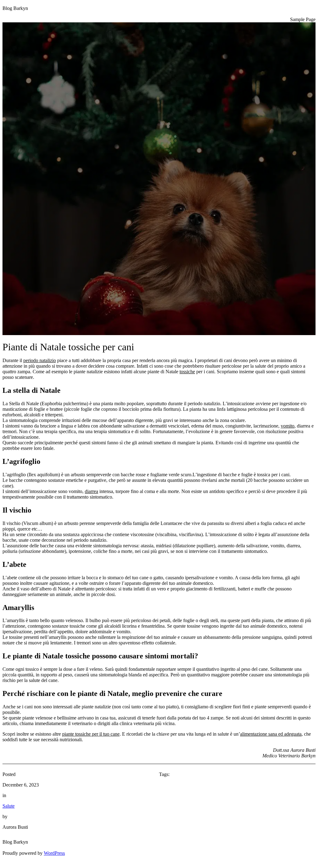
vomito (287, 425)
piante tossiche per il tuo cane (91, 734)
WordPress (54, 853)
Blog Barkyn (15, 8)
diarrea (91, 491)
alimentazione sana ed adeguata (271, 734)
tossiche (187, 371)
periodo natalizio (39, 360)
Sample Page (303, 19)
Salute (8, 806)
